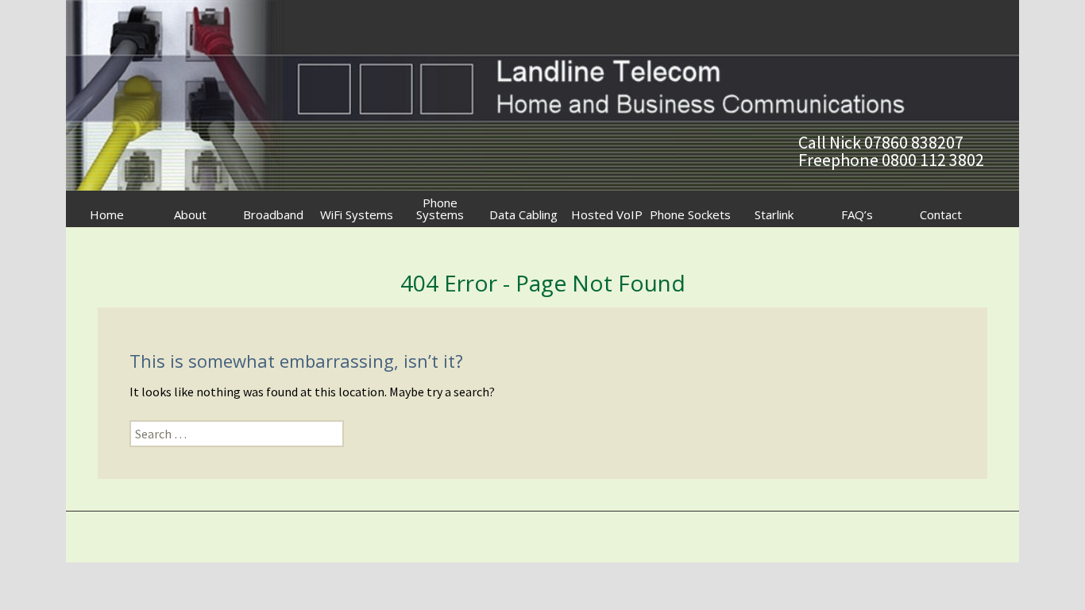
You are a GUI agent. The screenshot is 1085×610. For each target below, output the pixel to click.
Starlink (774, 214)
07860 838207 (913, 142)
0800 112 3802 (933, 160)
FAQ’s (857, 214)
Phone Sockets (690, 214)
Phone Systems (440, 208)
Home (107, 214)
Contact (941, 214)
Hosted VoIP (607, 214)
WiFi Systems (356, 214)
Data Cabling (523, 214)
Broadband (273, 214)
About (190, 214)
